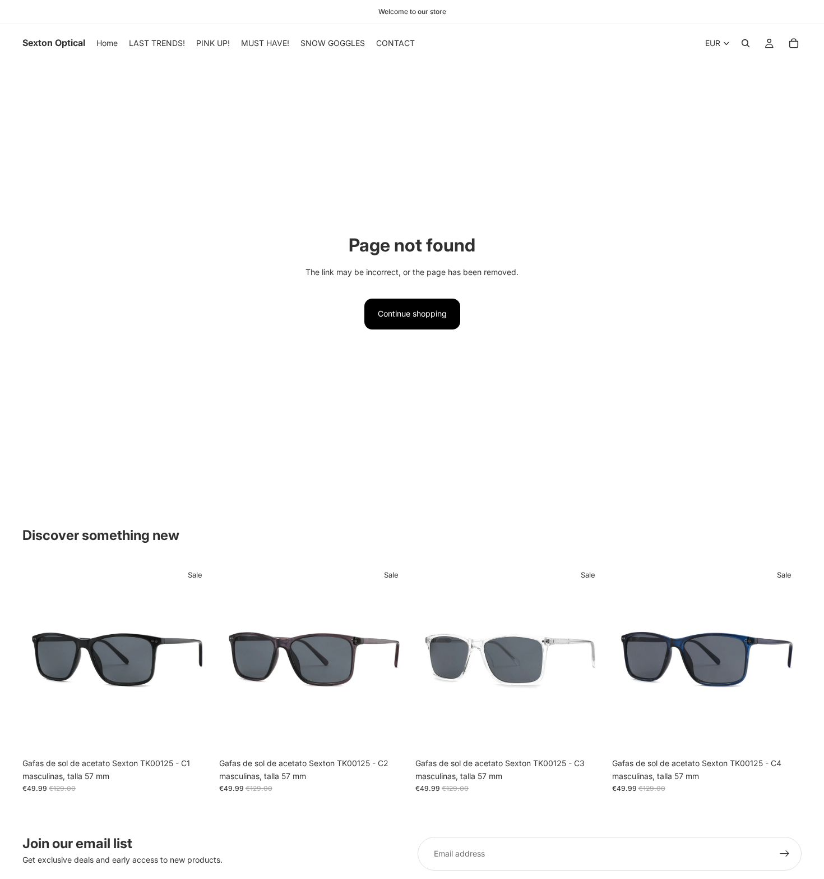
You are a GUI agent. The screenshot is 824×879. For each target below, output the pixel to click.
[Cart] (793, 43)
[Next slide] (195, 657)
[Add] (195, 736)
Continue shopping (412, 313)
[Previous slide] (39, 657)
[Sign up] (785, 854)
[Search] (745, 43)
